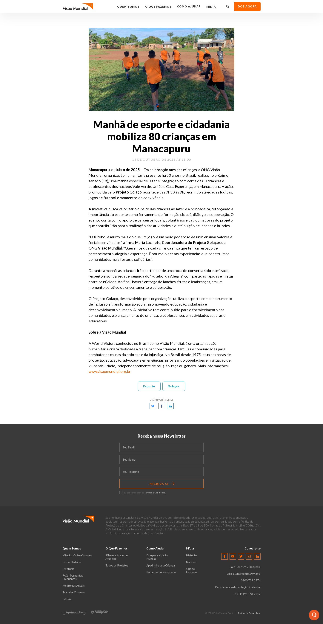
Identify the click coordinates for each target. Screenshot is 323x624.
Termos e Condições (154, 492)
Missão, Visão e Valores (77, 555)
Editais (66, 599)
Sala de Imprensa (191, 570)
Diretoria (68, 568)
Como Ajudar (189, 6)
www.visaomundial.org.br (110, 371)
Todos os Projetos (116, 565)
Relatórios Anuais (73, 585)
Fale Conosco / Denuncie (245, 567)
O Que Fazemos (158, 6)
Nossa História (71, 562)
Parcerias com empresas (161, 572)
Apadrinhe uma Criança (160, 565)
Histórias (192, 555)
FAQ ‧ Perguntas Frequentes (72, 577)
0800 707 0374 (251, 580)
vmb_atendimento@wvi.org (244, 573)
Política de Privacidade (249, 613)
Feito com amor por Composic (99, 611)
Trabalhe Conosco (73, 592)
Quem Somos (128, 6)
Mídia (211, 6)
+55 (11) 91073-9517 (247, 593)
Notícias (191, 562)
